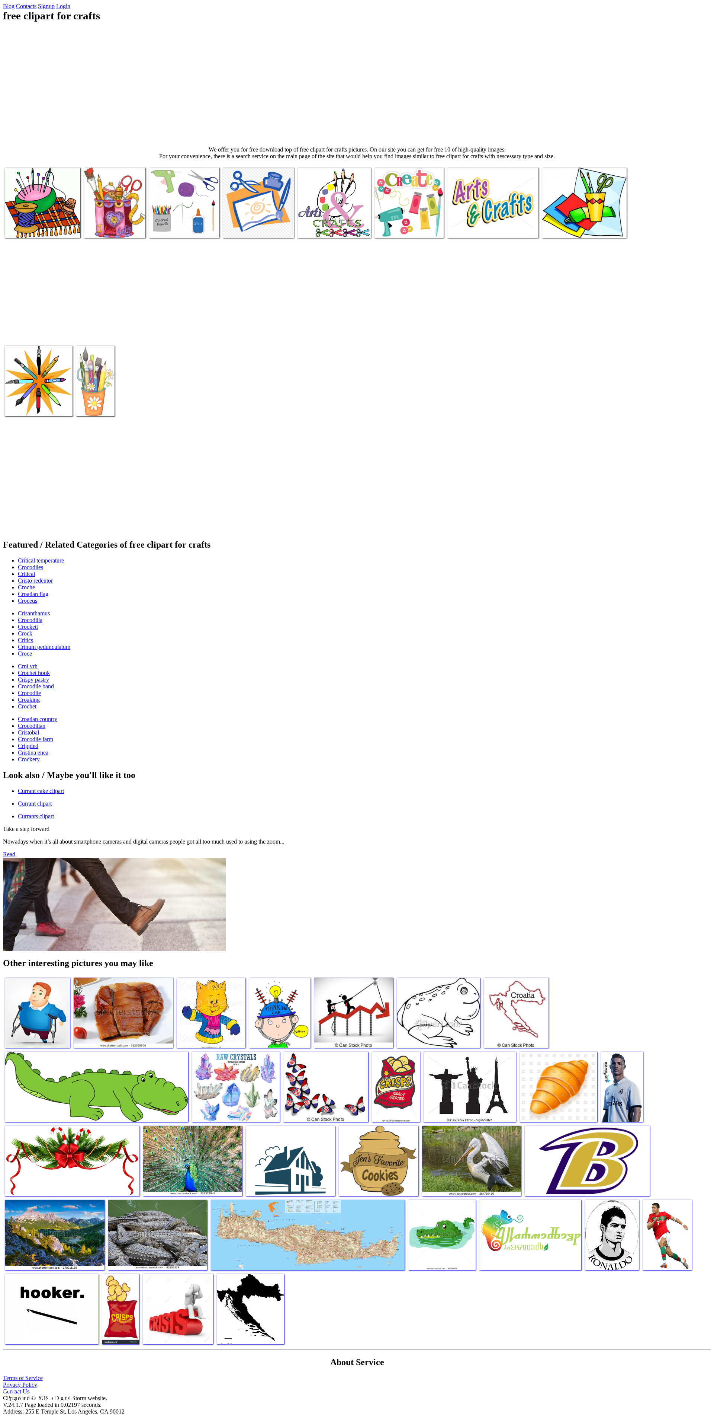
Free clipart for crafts (29, 227)
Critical (26, 574)
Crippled (28, 746)
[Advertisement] (357, 84)
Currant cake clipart (41, 791)
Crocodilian (31, 726)
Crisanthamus (34, 613)
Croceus (27, 601)
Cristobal (28, 732)
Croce (25, 653)
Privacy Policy (20, 1385)
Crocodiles (30, 567)
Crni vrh (28, 666)
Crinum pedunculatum (44, 647)
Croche (26, 587)
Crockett (28, 627)
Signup (46, 6)
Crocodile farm (35, 739)
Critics (25, 640)
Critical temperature (41, 560)
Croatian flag (33, 594)
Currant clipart (35, 803)
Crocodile (29, 693)
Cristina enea (33, 752)
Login (63, 6)
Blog (9, 6)
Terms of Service (23, 1378)
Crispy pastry (33, 679)
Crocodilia (30, 620)
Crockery (29, 759)
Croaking (29, 700)
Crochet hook (34, 673)
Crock (25, 633)
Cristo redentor (35, 580)
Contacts (26, 6)
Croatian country (37, 719)
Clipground (37, 1395)
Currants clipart (36, 816)
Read (9, 854)
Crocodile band (36, 686)
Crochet (27, 706)
